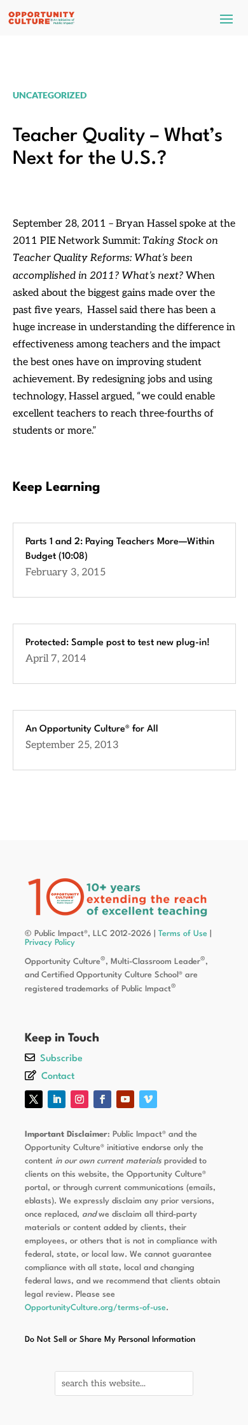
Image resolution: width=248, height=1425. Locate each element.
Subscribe (61, 1059)
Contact (57, 1076)
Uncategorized (49, 95)
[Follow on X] (34, 1099)
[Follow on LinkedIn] (56, 1099)
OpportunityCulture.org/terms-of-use (95, 1308)
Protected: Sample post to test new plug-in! (117, 643)
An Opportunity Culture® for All (91, 729)
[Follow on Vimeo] (148, 1099)
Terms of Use (182, 934)
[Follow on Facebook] (102, 1099)
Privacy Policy (50, 943)
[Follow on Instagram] (79, 1099)
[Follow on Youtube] (125, 1099)
